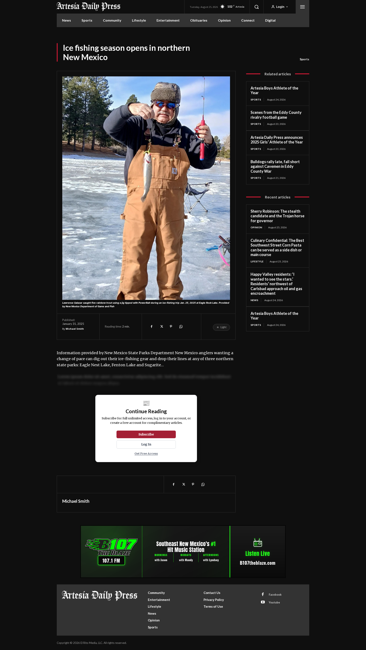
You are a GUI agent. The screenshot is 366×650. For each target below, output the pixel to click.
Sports (304, 59)
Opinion (256, 227)
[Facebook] (151, 326)
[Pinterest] (171, 326)
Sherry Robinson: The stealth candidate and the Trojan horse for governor (277, 216)
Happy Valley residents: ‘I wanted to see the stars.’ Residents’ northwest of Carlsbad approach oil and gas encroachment (276, 284)
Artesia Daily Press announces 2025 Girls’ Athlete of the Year (277, 140)
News (254, 300)
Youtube (274, 602)
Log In (146, 444)
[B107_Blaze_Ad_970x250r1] (183, 577)
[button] (256, 7)
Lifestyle (257, 261)
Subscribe (146, 434)
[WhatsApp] (180, 326)
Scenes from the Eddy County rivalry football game (276, 115)
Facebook (275, 594)
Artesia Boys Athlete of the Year (274, 90)
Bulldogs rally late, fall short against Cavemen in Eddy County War (275, 166)
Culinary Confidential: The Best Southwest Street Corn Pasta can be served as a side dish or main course (277, 247)
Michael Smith (75, 328)
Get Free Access (146, 454)
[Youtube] (263, 602)
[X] (161, 326)
